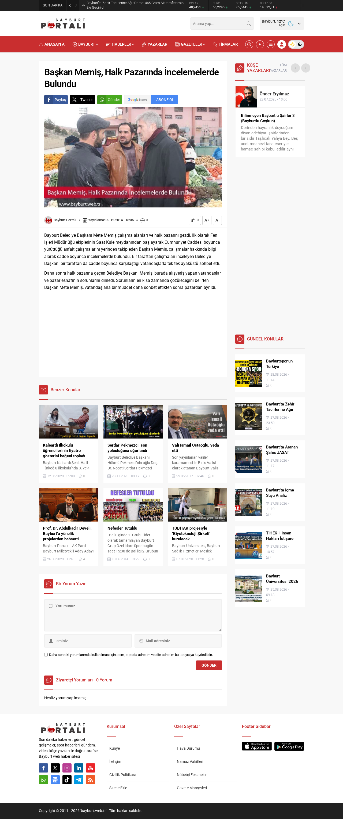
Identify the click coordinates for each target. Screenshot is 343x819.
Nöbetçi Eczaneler (192, 775)
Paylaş (60, 100)
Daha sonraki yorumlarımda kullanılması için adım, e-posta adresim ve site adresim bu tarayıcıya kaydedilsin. (131, 654)
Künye (114, 748)
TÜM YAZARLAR (278, 68)
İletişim (115, 761)
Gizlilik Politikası (122, 775)
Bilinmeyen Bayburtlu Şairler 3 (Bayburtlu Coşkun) (268, 118)
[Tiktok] (67, 779)
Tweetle (86, 100)
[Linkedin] (78, 768)
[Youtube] (90, 768)
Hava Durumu (188, 748)
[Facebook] (43, 768)
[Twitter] (55, 768)
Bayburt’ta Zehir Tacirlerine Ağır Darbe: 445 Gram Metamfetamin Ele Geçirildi (135, 5)
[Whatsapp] (43, 779)
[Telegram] (78, 779)
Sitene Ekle (118, 788)
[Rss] (90, 779)
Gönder (114, 100)
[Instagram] (67, 768)
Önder (274, 93)
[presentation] (295, 68)
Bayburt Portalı (65, 220)
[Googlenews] (55, 779)
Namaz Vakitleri (190, 761)
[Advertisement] (133, 334)
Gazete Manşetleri (192, 788)
